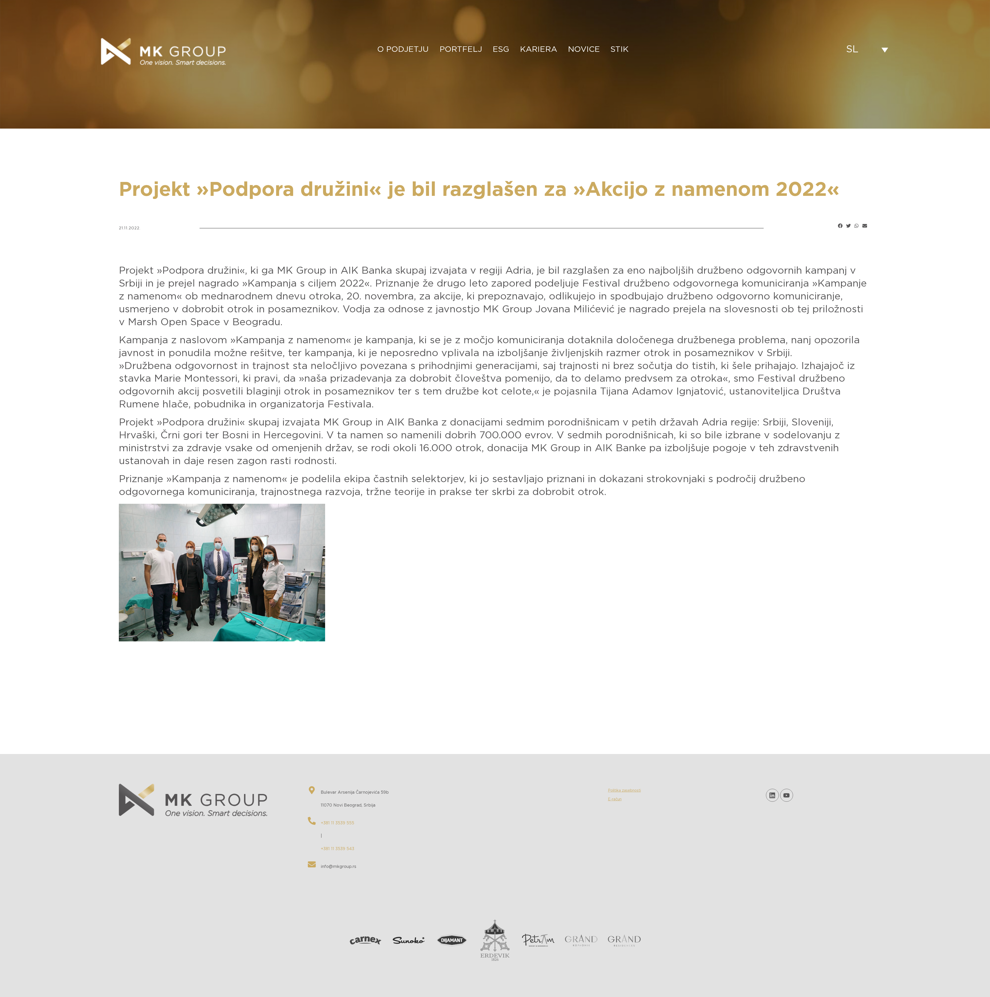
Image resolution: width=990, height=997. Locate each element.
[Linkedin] (772, 795)
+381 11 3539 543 (337, 849)
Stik (619, 49)
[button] (840, 226)
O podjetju (403, 49)
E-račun (615, 799)
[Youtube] (786, 795)
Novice (584, 49)
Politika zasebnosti (624, 790)
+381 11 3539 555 (337, 823)
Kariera (538, 49)
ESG (501, 49)
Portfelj (461, 49)
